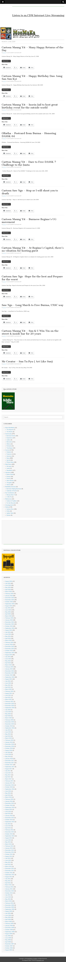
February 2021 (9, 701)
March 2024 (8, 640)
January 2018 (9, 758)
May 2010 (8, 899)
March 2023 (8, 665)
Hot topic (9, 466)
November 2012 (9, 852)
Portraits (9, 446)
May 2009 (8, 917)
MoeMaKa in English (32, 958)
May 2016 (8, 793)
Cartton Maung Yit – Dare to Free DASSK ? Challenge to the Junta (29, 163)
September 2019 (9, 728)
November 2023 (9, 648)
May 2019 (8, 734)
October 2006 (9, 948)
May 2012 (8, 862)
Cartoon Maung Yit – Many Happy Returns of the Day (32, 49)
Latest (8, 468)
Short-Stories (10, 480)
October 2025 (9, 601)
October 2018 (9, 748)
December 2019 (9, 722)
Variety (7, 507)
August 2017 (8, 768)
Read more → (6, 61)
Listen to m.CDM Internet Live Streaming (38, 15)
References (8, 499)
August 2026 (8, 581)
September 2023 (9, 652)
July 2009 (7, 913)
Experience (10, 437)
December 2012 (9, 850)
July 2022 (7, 681)
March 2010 (8, 901)
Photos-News (10, 462)
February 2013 (9, 846)
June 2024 (8, 634)
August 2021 (8, 693)
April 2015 (8, 813)
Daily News (8, 464)
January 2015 (9, 815)
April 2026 (8, 589)
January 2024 (9, 644)
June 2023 (8, 658)
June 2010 (8, 897)
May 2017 (8, 775)
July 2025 (7, 607)
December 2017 (9, 760)
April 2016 (8, 795)
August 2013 (8, 838)
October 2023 (9, 650)
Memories (9, 442)
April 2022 (8, 687)
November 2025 (9, 599)
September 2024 (9, 628)
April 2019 (8, 736)
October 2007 (9, 946)
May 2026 (8, 587)
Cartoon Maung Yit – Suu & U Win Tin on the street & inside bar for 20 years (30, 332)
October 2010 (9, 893)
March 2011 (8, 884)
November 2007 (9, 943)
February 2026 (9, 593)
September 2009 (9, 909)
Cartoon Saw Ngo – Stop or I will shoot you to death (30, 192)
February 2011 (9, 887)
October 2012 (9, 854)
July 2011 (7, 878)
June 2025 (8, 610)
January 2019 (9, 742)
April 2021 (8, 697)
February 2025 (9, 618)
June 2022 (8, 683)
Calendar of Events (12, 490)
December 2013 (9, 832)
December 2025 (9, 597)
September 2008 (9, 931)
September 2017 (9, 766)
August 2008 (8, 933)
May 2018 (8, 756)
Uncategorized (9, 505)
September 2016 (9, 789)
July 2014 (7, 823)
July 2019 (7, 730)
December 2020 (9, 703)
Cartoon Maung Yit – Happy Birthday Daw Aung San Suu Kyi (32, 77)
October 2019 (9, 726)
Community (8, 433)
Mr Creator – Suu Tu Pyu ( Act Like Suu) (27, 361)
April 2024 (8, 638)
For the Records (11, 503)
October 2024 (9, 626)
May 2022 (8, 685)
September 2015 (9, 807)
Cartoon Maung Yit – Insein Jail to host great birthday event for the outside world (30, 106)
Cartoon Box (10, 509)
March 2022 (8, 689)
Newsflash (9, 470)
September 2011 (9, 874)
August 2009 (8, 911)
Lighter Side (10, 513)
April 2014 (8, 827)
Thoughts (9, 482)
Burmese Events (11, 435)
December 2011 (9, 868)
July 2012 (7, 858)
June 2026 (8, 585)
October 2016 (9, 787)
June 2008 (8, 937)
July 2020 (7, 709)
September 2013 (9, 836)
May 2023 (8, 660)
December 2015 (9, 803)
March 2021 (8, 699)
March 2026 (8, 591)
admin (4, 52)
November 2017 (9, 762)
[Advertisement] (33, 532)
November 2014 (9, 817)
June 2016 (8, 791)
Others (8, 444)
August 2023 (8, 654)
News (8, 458)
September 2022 (9, 677)
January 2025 (9, 620)
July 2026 (7, 583)
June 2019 (8, 732)
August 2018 (8, 750)
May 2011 (8, 880)
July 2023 (7, 656)
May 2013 (8, 842)
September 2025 (9, 603)
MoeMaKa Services (10, 486)
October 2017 (9, 764)
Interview (9, 456)
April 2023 (8, 662)
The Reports (10, 429)
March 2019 (8, 738)
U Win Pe (9, 497)
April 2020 (8, 715)
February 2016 (9, 799)
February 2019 (9, 740)
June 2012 (8, 860)
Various (9, 484)
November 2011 (9, 870)
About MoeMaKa (9, 427)
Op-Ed (8, 460)
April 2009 (8, 919)
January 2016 (9, 801)
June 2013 (8, 840)
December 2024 (9, 622)
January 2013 (9, 848)
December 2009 (9, 905)
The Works (9, 431)
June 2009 (8, 915)
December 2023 (9, 646)
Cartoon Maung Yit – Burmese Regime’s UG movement (29, 221)
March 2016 (8, 797)
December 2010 (9, 891)
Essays (8, 476)
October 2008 (9, 929)
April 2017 (8, 777)
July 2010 (7, 895)
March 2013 (8, 844)
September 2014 (9, 821)
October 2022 (9, 675)
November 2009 (9, 907)
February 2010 (9, 903)
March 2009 (8, 921)
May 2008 (8, 939)
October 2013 (9, 834)
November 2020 (9, 705)
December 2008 (9, 927)
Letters (8, 440)
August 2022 (8, 679)
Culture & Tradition (12, 501)
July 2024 (7, 632)
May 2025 (8, 612)
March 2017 (8, 779)
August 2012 (8, 856)
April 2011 (8, 882)
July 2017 (7, 770)
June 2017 (8, 772)
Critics (8, 511)
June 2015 (8, 811)
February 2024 (9, 642)
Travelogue (10, 448)
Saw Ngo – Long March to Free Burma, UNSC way (32, 305)
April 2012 (8, 864)
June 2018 (8, 754)
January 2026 (9, 595)
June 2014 (8, 825)
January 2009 (9, 925)
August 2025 (8, 605)
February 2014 (9, 829)
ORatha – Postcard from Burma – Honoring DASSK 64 (29, 135)
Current (7, 450)
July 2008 (7, 935)
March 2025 (8, 616)
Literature (7, 472)
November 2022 (9, 673)
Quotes (8, 515)
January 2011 (9, 889)
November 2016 (9, 785)
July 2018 (7, 752)
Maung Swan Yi (11, 494)
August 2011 (8, 876)
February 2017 (9, 781)
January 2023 (9, 669)
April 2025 (8, 614)
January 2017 (9, 783)
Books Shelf (10, 474)
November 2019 (9, 724)
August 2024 (8, 630)
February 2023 (9, 667)
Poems (8, 478)
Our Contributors (9, 492)
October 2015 (9, 805)
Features (9, 454)
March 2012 (8, 866)
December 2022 (9, 671)
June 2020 (8, 711)
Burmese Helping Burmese (14, 488)
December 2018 (9, 744)
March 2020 (8, 717)
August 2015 (8, 809)
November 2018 (9, 746)
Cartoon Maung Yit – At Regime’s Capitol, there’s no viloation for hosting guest (33, 249)
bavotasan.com (40, 960)
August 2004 (8, 950)
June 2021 (8, 695)
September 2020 (9, 707)
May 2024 (8, 636)
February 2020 (9, 720)
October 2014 (9, 819)
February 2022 (9, 691)
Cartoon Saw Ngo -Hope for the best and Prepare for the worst (32, 278)
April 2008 (8, 942)
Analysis (9, 452)
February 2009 (9, 923)
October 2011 (9, 872)
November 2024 (9, 624)
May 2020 (8, 713)
